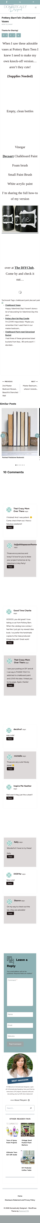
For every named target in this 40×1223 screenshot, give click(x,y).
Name (10, 1014)
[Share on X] (18, 35)
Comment (12, 980)
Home (20, 1196)
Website (11, 1036)
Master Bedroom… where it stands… (30, 385)
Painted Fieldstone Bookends (13, 457)
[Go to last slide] (3, 435)
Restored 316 (24, 1211)
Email (10, 1025)
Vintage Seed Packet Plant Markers (27, 1142)
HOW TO (4, 24)
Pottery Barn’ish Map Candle (17, 318)
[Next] (37, 435)
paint (10, 24)
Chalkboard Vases (13, 305)
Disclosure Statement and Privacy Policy (20, 1200)
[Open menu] (36, 7)
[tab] (15, 465)
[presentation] (20, 432)
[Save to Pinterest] (33, 2)
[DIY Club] (20, 292)
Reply (10, 527)
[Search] (31, 1108)
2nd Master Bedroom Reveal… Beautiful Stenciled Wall (10, 389)
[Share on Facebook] (6, 2)
